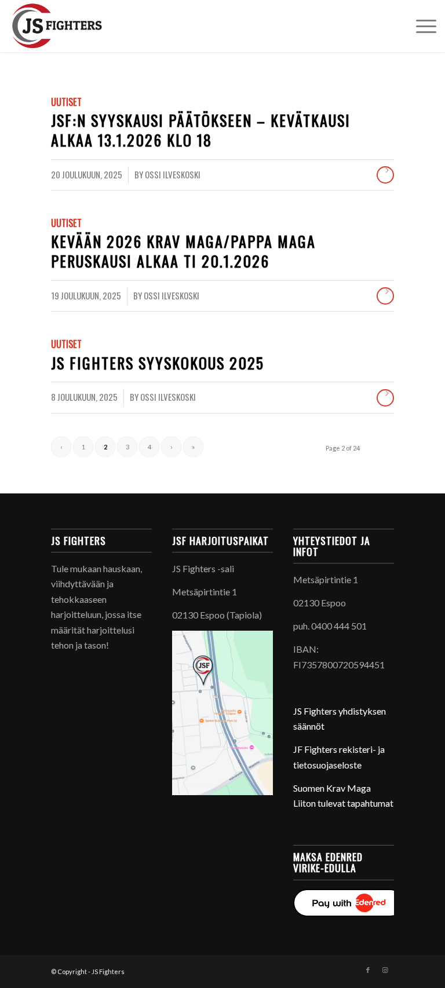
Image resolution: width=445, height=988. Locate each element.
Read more (385, 175)
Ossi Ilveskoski (172, 174)
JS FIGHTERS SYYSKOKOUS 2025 (157, 363)
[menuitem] (420, 26)
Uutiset (66, 101)
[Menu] (420, 26)
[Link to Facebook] (368, 970)
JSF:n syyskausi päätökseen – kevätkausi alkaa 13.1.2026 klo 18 (201, 130)
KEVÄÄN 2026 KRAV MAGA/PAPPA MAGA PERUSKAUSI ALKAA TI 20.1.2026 (183, 251)
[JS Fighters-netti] (87, 26)
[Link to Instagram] (385, 970)
